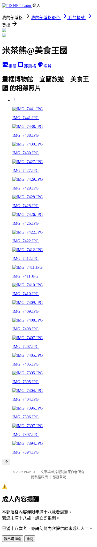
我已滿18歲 (12, 539)
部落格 (30, 66)
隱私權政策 (39, 477)
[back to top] (6, 462)
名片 (47, 66)
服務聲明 (59, 477)
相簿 (13, 66)
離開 (29, 539)
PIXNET (30, 472)
